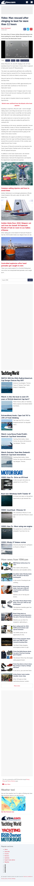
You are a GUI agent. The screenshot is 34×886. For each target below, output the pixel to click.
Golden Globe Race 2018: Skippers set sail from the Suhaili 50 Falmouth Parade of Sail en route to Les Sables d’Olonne (16, 226)
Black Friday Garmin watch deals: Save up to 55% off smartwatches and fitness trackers (21, 589)
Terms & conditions (27, 876)
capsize (8, 60)
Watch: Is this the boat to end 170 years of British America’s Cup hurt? (15, 398)
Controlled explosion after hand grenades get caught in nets (13, 264)
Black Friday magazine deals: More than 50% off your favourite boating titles (21, 640)
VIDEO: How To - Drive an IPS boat (14, 477)
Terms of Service (11, 781)
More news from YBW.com (14, 559)
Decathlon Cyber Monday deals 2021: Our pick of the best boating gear (22, 575)
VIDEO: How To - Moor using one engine (16, 526)
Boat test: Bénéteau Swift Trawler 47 (16, 494)
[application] (17, 49)
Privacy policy (4, 878)
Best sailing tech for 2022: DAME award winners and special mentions (21, 627)
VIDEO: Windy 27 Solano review (13, 542)
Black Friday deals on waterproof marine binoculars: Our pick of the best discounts (22, 615)
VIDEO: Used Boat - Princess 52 (13, 510)
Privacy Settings (11, 878)
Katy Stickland (6, 28)
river (18, 60)
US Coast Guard (25, 60)
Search (30, 280)
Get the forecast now (7, 812)
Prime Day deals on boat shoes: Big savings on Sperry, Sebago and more (22, 665)
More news (17, 686)
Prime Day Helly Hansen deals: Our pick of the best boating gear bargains (22, 653)
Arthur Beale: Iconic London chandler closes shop (21, 675)
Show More (7, 784)
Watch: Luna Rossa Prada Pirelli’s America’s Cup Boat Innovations (14, 435)
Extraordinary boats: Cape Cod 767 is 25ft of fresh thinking (15, 416)
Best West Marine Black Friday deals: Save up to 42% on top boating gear (22, 602)
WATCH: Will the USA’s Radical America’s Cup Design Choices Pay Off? (16, 379)
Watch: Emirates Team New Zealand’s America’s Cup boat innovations (15, 453)
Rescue (13, 60)
